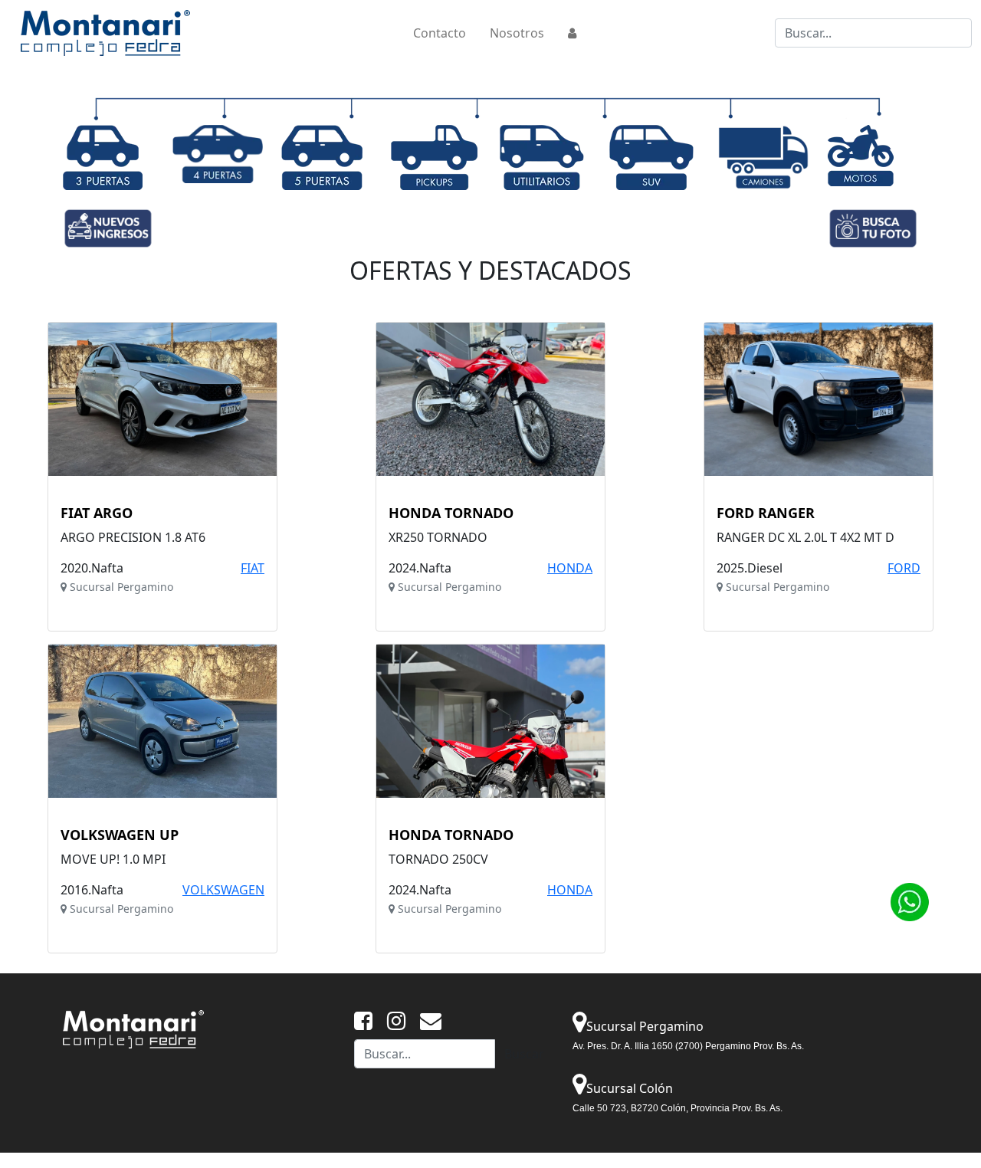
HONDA (569, 567)
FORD (903, 567)
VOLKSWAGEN (223, 889)
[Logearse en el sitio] (572, 33)
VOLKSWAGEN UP (120, 835)
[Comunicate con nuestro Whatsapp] (909, 900)
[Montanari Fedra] (133, 1027)
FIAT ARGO (97, 513)
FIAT (252, 567)
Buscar (524, 1053)
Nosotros (517, 33)
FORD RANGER (766, 513)
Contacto (439, 33)
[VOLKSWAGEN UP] (162, 721)
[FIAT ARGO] (162, 399)
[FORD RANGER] (818, 399)
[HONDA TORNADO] (490, 399)
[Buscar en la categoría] (103, 156)
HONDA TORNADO (451, 513)
